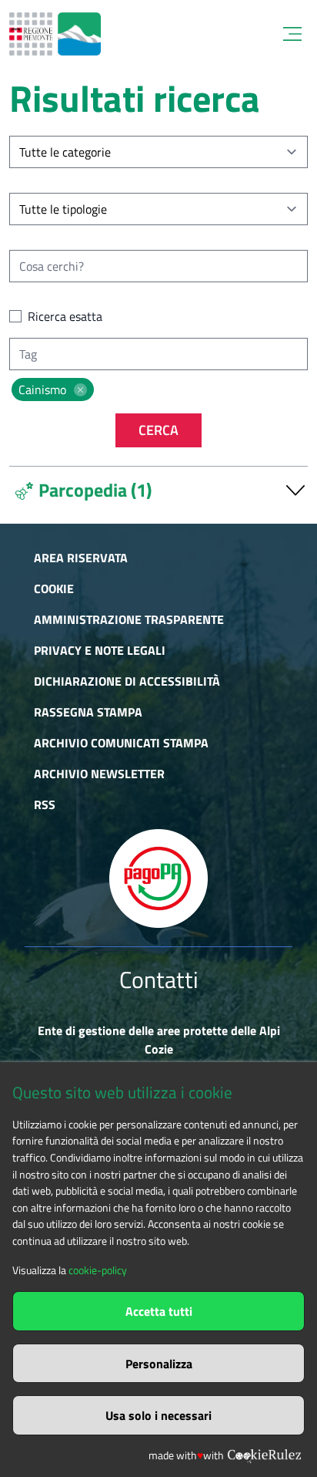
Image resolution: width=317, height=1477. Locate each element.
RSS (44, 804)
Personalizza (158, 1363)
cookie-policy (97, 1270)
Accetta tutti (158, 1311)
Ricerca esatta (65, 316)
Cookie (54, 588)
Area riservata (81, 557)
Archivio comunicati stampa (121, 742)
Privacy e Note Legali (99, 650)
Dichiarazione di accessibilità (127, 681)
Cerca (158, 430)
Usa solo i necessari (158, 1415)
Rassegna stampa (88, 712)
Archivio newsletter (99, 773)
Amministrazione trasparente (129, 619)
